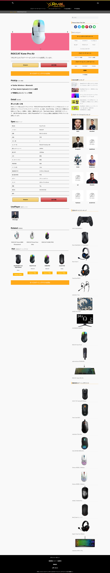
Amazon (25, 65)
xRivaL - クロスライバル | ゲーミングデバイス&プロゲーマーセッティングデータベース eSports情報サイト (55, 571)
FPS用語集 (77, 8)
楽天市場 (53, 65)
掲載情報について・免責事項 (55, 561)
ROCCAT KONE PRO (48, 242)
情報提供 (55, 564)
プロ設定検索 (67, 8)
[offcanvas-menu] (97, 3)
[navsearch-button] (12, 3)
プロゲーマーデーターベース (37, 8)
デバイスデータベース (54, 8)
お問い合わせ (55, 567)
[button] (12, 32)
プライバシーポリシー (55, 557)
